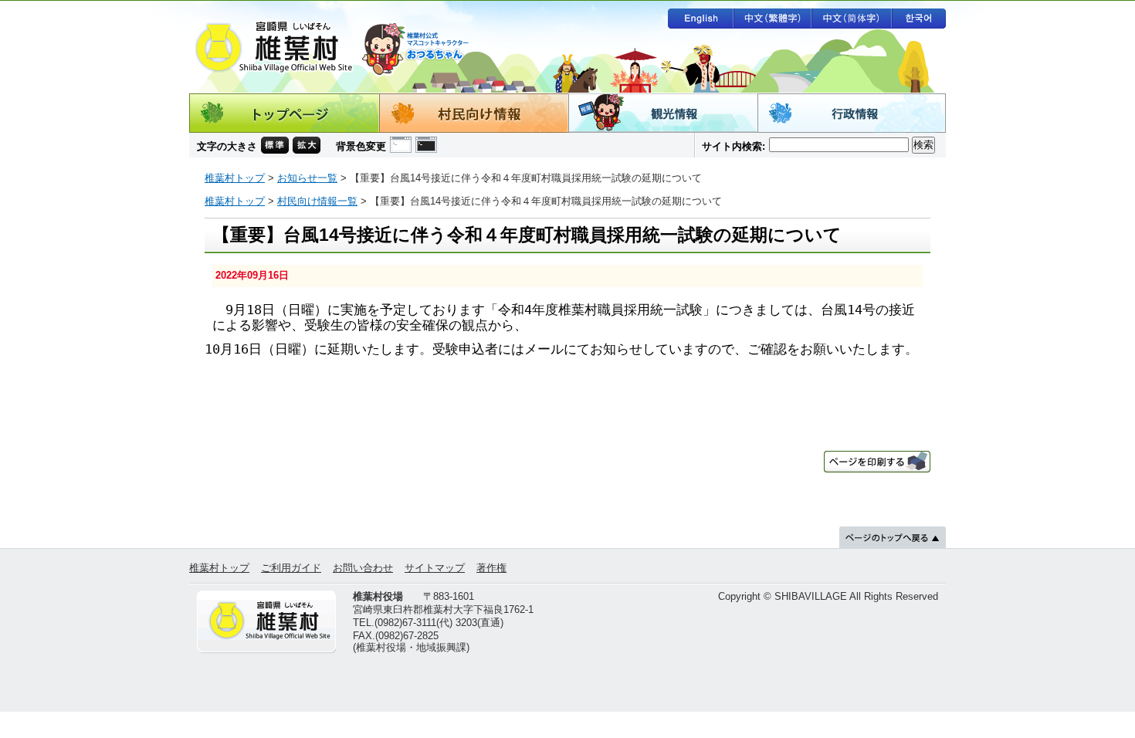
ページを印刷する (877, 461)
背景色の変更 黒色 (426, 145)
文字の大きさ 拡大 (306, 145)
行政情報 (851, 113)
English (700, 18)
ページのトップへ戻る (892, 537)
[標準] (275, 143)
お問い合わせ (363, 568)
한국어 (919, 18)
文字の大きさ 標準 (275, 145)
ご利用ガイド (291, 568)
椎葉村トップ (235, 178)
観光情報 (662, 113)
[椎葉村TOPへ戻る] (267, 622)
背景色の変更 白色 (401, 145)
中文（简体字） (851, 18)
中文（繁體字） (772, 18)
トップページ (284, 113)
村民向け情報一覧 (317, 201)
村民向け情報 (473, 113)
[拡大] (306, 143)
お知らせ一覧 (307, 178)
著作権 (491, 568)
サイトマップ (435, 568)
